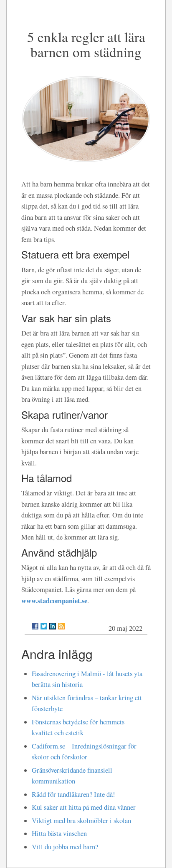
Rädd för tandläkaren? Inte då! (73, 794)
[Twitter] (43, 626)
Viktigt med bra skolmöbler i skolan (81, 820)
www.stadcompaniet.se (54, 600)
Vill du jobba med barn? (65, 846)
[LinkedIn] (52, 626)
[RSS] (61, 626)
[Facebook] (35, 626)
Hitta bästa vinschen (59, 833)
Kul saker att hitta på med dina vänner (84, 807)
